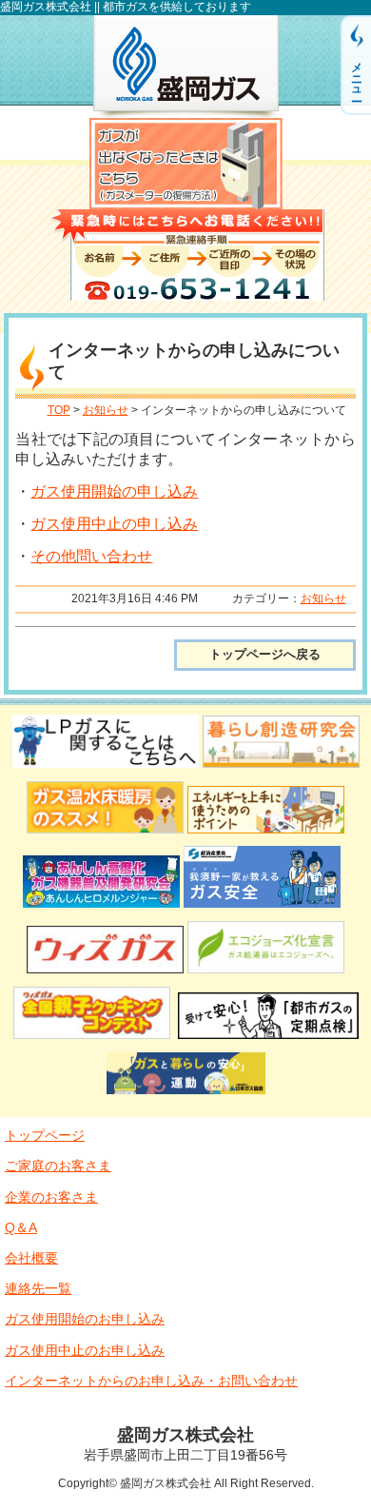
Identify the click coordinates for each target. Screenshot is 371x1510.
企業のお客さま (51, 1197)
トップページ (45, 1135)
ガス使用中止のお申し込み (85, 1350)
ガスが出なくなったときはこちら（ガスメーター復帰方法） (186, 163)
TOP (59, 410)
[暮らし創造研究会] (281, 770)
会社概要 (31, 1257)
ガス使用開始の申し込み (114, 491)
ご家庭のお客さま (58, 1165)
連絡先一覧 (38, 1288)
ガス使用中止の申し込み (114, 524)
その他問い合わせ (91, 556)
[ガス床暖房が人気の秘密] (105, 836)
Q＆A (21, 1227)
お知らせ (105, 410)
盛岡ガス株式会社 (186, 66)
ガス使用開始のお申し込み (85, 1318)
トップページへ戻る (265, 654)
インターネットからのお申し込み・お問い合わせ (151, 1380)
